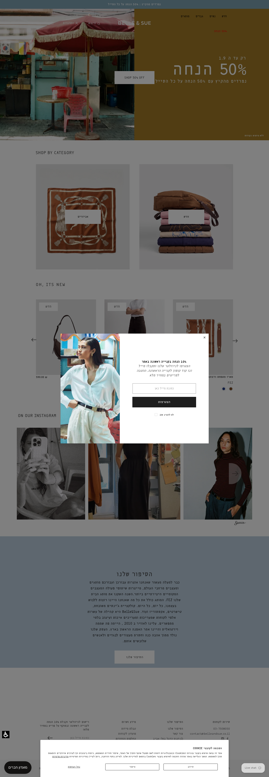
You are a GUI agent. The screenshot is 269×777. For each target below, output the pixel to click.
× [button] (204, 337)
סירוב (191, 767)
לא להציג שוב (167, 415)
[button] (5, 734)
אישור (132, 767)
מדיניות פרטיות (60, 756)
